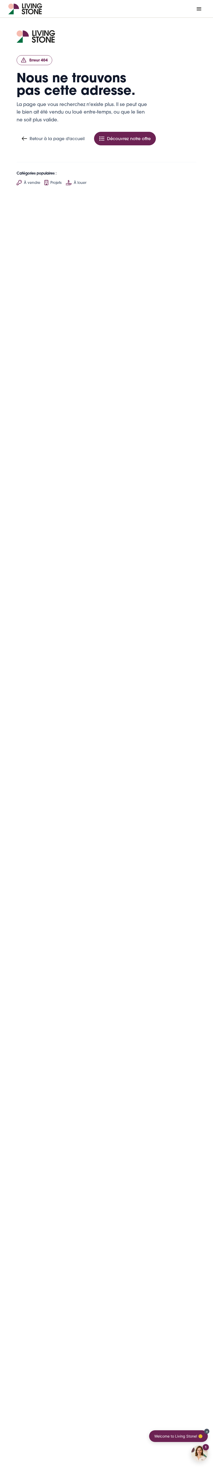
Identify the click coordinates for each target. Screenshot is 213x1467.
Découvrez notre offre (129, 138)
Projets (56, 182)
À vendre (32, 182)
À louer (80, 182)
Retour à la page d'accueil (57, 138)
